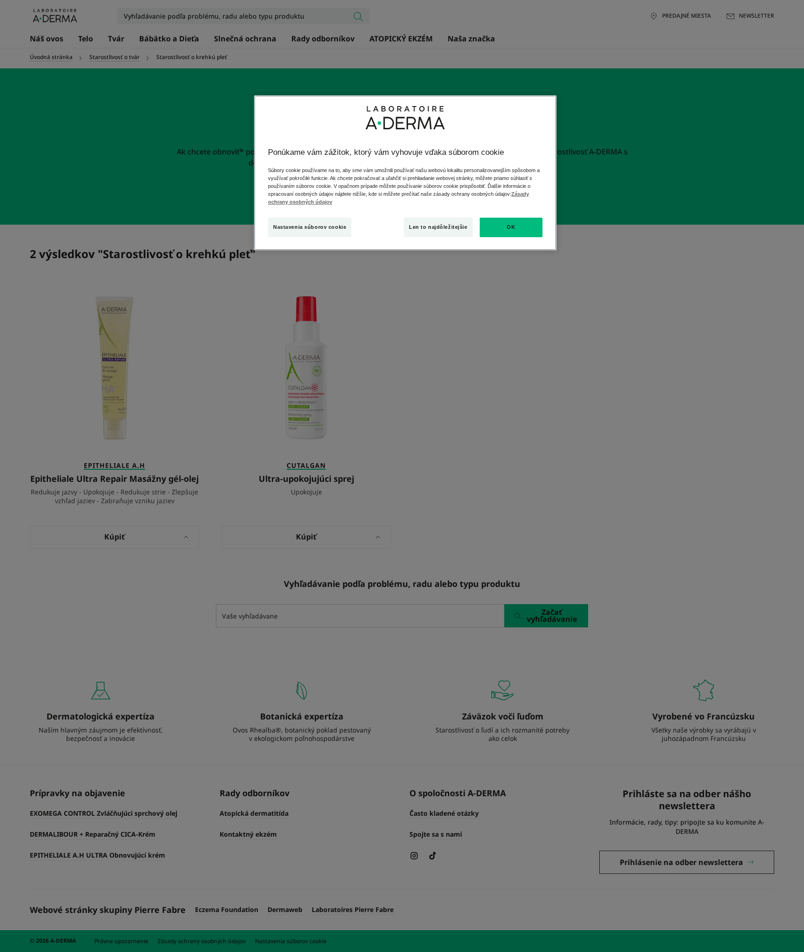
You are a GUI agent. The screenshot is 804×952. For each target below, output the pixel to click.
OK (511, 227)
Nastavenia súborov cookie (309, 227)
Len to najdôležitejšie (438, 227)
